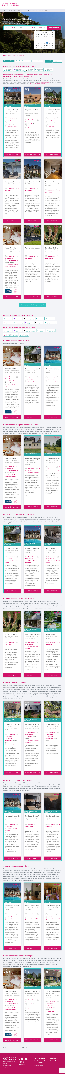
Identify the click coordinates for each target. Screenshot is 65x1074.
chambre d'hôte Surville (11, 111)
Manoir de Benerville (53, 369)
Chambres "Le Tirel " (32, 182)
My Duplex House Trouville (34, 816)
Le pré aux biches (31, 110)
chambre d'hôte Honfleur (52, 111)
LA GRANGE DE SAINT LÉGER (36, 724)
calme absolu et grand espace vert (37, 459)
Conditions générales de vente (40, 1061)
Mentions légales (38, 1065)
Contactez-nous (53, 1058)
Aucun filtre (49, 61)
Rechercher (54, 28)
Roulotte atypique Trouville (55, 906)
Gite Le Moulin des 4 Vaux (34, 369)
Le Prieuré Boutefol (12, 110)
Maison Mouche (10, 248)
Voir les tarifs (11, 221)
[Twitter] (55, 1061)
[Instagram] (50, 1061)
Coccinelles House (52, 816)
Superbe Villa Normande (54, 459)
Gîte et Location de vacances (23, 61)
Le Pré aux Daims (51, 248)
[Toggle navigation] (62, 3)
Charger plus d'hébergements (32, 305)
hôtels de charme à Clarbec (37, 83)
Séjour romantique (59, 61)
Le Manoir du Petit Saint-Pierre (36, 992)
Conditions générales (39, 1058)
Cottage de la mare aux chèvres (16, 182)
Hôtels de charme (37, 61)
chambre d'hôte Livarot (52, 726)
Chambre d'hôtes (51, 182)
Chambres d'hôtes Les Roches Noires (38, 906)
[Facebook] (53, 1061)
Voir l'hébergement (11, 154)
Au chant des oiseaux (32, 248)
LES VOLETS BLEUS (12, 724)
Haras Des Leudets (52, 548)
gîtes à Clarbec (45, 82)
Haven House (50, 634)
